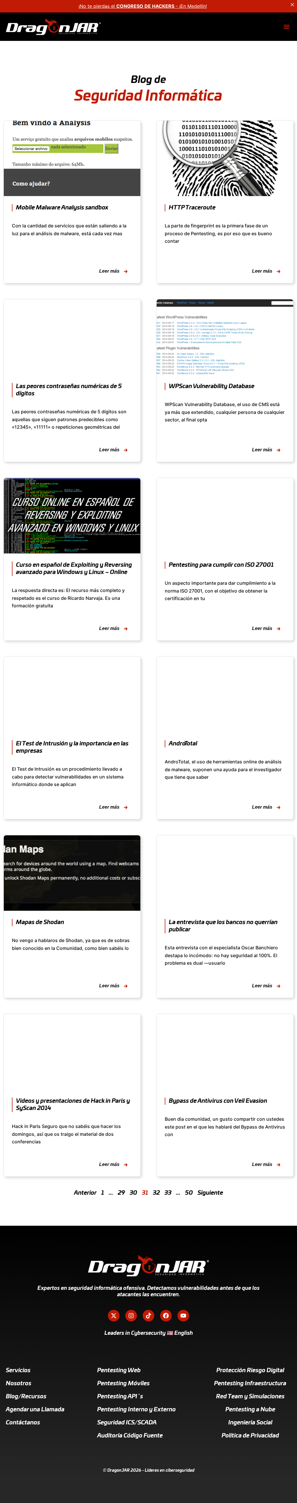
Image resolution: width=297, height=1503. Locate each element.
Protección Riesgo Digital (250, 1370)
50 (189, 1193)
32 (156, 1193)
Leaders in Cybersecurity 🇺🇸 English (148, 1333)
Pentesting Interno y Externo (136, 1410)
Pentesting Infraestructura (250, 1383)
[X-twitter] (113, 1315)
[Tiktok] (148, 1315)
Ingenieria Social (250, 1423)
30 (133, 1193)
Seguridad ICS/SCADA (127, 1423)
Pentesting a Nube (250, 1410)
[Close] (292, 4)
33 (167, 1193)
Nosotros (18, 1383)
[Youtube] (183, 1315)
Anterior (85, 1193)
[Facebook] (166, 1315)
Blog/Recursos (26, 1396)
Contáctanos (23, 1423)
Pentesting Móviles (123, 1383)
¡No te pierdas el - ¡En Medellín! (143, 6)
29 (121, 1193)
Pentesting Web (119, 1370)
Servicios (18, 1370)
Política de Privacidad (250, 1436)
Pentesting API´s (120, 1396)
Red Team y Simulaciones (250, 1396)
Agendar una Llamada (35, 1410)
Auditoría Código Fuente (130, 1436)
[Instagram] (131, 1315)
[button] (286, 27)
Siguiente (210, 1193)
